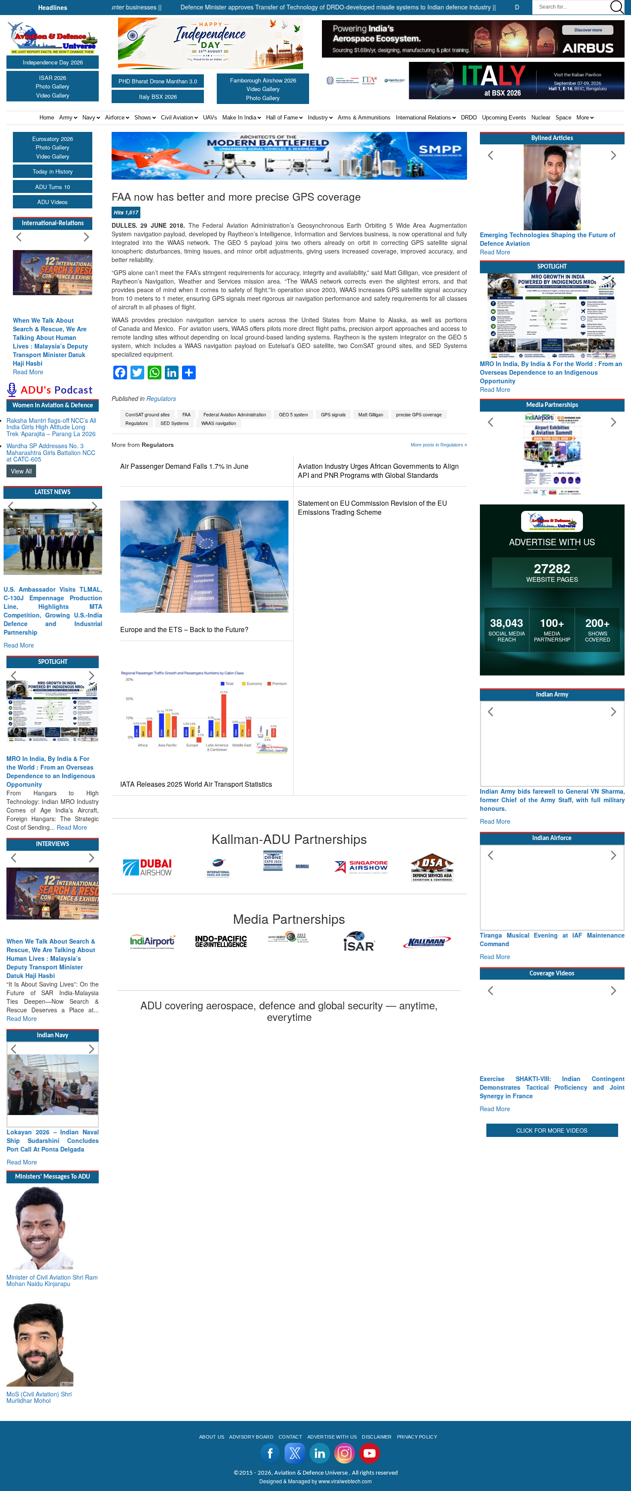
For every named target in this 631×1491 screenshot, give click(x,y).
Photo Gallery (53, 86)
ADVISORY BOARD (251, 1436)
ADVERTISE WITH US (332, 1436)
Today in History (53, 171)
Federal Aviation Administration (234, 414)
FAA (186, 414)
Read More (28, 371)
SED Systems (174, 423)
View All (21, 471)
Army (66, 117)
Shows (142, 117)
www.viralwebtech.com (345, 1481)
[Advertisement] (552, 1199)
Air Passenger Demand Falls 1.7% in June (184, 466)
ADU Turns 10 (52, 187)
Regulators (161, 398)
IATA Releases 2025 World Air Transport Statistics (196, 783)
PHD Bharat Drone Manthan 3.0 (157, 81)
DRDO (469, 117)
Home (46, 117)
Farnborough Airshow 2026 (263, 80)
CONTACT (290, 1436)
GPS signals (333, 414)
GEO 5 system (293, 414)
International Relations (423, 117)
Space (563, 117)
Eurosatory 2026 (52, 138)
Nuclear (540, 117)
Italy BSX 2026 (158, 96)
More (582, 117)
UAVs (210, 117)
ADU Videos (52, 202)
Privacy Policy (417, 1436)
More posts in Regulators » (439, 444)
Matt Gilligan (370, 414)
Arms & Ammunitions (364, 117)
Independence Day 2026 (53, 62)
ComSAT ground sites (147, 414)
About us (211, 1436)
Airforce (114, 117)
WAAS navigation (218, 423)
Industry (318, 117)
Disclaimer (376, 1436)
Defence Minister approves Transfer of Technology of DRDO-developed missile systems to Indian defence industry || (303, 7)
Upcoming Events (504, 117)
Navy (88, 117)
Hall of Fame (282, 117)
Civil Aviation (177, 117)
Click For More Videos (552, 1130)
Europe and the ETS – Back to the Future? (184, 629)
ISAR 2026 (52, 77)
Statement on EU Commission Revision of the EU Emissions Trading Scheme (372, 507)
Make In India (239, 117)
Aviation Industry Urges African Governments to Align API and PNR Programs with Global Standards (378, 470)
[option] (147, 867)
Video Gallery (53, 95)
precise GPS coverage (419, 414)
